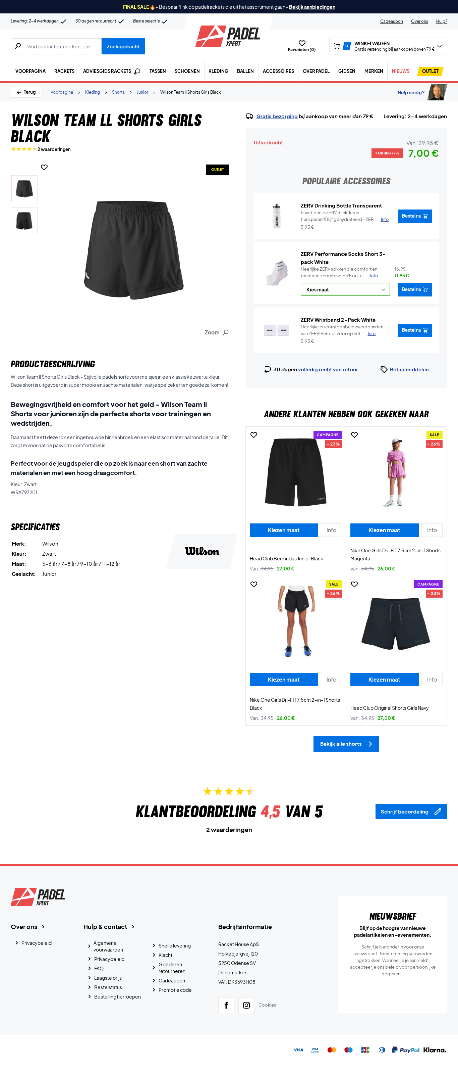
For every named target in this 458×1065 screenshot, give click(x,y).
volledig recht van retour (328, 369)
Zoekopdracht (123, 46)
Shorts (118, 92)
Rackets (64, 71)
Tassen (158, 71)
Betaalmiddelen (409, 369)
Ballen (245, 71)
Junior (142, 92)
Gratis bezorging (277, 116)
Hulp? (441, 21)
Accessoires (278, 71)
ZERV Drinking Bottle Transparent (341, 205)
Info (374, 275)
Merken (373, 71)
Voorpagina (30, 71)
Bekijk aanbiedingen (312, 7)
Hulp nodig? (411, 92)
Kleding (218, 71)
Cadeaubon (391, 21)
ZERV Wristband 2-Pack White (338, 319)
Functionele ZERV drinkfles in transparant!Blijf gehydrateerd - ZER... (345, 216)
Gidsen (346, 71)
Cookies (267, 1005)
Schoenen (187, 71)
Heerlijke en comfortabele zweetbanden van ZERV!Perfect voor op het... (342, 330)
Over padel (316, 71)
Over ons (419, 21)
